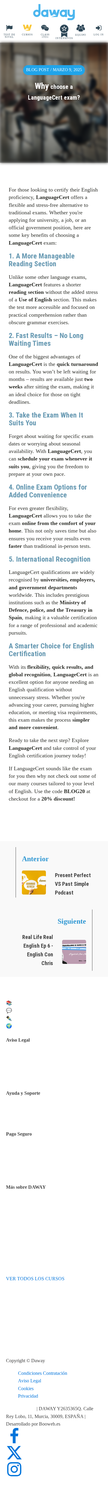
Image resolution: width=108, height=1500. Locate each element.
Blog (25, 1221)
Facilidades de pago (39, 1152)
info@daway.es (21, 1408)
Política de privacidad (41, 1066)
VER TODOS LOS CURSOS (35, 1278)
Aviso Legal (29, 1380)
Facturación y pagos (40, 1168)
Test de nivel (33, 1206)
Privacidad (28, 1396)
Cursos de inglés (36, 1160)
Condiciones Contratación (42, 1373)
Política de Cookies (39, 1074)
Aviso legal (31, 1058)
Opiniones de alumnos (42, 1213)
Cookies (26, 1388)
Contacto (29, 1113)
